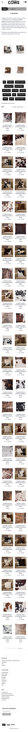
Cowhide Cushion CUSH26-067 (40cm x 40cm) (7, 594)
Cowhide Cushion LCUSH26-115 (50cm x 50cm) (7, 416)
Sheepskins (4, 675)
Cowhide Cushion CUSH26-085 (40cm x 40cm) (20, 549)
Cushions (4, 681)
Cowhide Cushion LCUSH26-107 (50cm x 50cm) (7, 216)
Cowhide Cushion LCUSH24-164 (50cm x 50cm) (20, 305)
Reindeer (4, 677)
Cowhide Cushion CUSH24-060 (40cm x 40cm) (7, 638)
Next (20, 648)
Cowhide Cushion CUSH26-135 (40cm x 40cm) (20, 460)
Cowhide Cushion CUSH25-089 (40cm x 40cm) (7, 505)
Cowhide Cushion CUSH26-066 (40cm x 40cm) (20, 282)
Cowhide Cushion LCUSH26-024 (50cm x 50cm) (20, 594)
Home (4, 9)
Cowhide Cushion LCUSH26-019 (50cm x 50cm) (20, 616)
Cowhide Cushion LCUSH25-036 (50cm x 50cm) (7, 460)
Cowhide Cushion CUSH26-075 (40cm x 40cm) (7, 260)
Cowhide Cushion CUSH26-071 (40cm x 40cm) (20, 216)
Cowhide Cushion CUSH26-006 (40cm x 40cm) (7, 371)
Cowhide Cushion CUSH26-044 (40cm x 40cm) (7, 549)
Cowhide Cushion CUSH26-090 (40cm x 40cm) (7, 193)
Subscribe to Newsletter (9, 708)
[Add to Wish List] (11, 116)
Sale (3, 685)
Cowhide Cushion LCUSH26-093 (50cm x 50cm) (7, 482)
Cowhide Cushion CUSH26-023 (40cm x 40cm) (20, 193)
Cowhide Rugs (5, 672)
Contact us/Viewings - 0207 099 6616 (10, 660)
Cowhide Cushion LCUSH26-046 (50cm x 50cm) (20, 371)
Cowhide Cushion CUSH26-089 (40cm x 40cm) (20, 260)
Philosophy (4, 662)
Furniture (4, 678)
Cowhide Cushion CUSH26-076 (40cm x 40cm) (7, 238)
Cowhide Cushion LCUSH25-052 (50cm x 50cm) (20, 238)
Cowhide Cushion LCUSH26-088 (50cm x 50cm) (20, 149)
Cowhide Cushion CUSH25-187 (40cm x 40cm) (20, 416)
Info (3, 663)
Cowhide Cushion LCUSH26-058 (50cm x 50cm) (7, 149)
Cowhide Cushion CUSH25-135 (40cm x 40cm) (20, 393)
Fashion (3, 683)
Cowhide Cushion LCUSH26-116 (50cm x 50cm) (20, 127)
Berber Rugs (4, 674)
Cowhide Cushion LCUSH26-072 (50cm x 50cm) (20, 505)
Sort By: (14, 107)
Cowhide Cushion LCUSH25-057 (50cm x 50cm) (20, 527)
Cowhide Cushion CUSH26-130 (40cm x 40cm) (20, 571)
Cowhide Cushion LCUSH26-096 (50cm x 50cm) (7, 282)
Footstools (4, 680)
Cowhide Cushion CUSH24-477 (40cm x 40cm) (7, 349)
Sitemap (3, 665)
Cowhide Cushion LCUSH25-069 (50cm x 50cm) (20, 638)
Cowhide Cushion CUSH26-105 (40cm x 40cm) (20, 349)
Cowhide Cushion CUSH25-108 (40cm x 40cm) (7, 616)
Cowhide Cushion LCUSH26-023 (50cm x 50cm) (7, 393)
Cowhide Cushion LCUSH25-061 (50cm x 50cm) (7, 327)
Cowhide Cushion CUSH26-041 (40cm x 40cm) (20, 482)
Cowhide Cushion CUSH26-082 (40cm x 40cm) (7, 305)
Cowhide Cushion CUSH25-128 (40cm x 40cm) (20, 327)
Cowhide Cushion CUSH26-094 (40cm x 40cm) (7, 438)
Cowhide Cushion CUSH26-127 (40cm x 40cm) (7, 527)
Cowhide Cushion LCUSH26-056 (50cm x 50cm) (20, 171)
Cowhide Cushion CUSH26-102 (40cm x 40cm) (7, 171)
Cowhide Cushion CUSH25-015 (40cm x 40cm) (7, 127)
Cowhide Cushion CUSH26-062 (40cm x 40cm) (20, 438)
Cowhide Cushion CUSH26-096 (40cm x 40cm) (7, 571)
